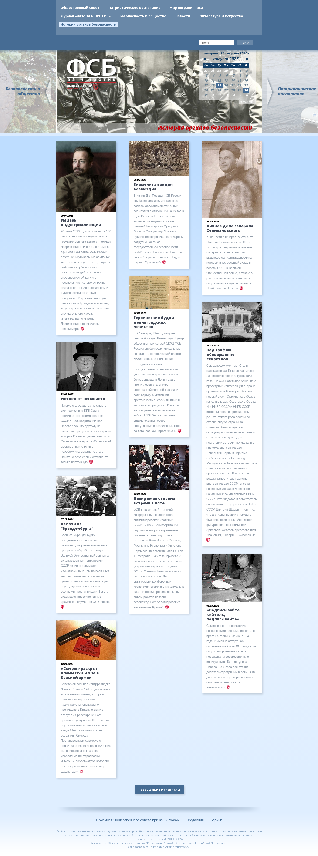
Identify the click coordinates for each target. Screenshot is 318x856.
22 (239, 85)
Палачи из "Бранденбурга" (77, 526)
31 (206, 95)
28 (233, 90)
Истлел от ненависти (83, 398)
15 (239, 80)
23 (246, 85)
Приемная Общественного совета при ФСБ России (137, 820)
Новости (182, 16)
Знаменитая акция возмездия (153, 186)
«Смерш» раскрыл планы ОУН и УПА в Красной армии (80, 673)
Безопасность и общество (143, 16)
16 (246, 80)
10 (206, 80)
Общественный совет (80, 7)
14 (233, 80)
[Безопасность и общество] (47, 92)
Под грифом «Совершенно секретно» (220, 354)
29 (239, 90)
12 (219, 80)
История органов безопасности (88, 24)
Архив (217, 820)
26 (219, 90)
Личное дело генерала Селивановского (229, 228)
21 (233, 85)
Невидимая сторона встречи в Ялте (154, 500)
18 (213, 85)
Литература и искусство (221, 16)
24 (206, 90)
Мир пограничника (186, 7)
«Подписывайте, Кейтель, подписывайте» (223, 614)
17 (206, 85)
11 (213, 80)
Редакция (196, 820)
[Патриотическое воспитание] (270, 92)
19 (219, 85)
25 (213, 90)
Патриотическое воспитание (134, 7)
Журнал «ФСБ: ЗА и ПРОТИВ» (86, 16)
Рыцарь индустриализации (81, 222)
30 (246, 90)
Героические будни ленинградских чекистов (154, 322)
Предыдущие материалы (159, 789)
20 (226, 85)
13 (226, 80)
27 (226, 90)
